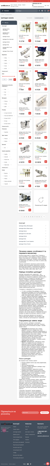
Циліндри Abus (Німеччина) (6, 33)
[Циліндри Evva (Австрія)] (45, 234)
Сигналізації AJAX (17, 450)
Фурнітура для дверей (18, 444)
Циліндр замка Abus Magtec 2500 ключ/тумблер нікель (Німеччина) (39, 60)
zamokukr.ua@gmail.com (43, 436)
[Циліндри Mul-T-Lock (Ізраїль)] (45, 241)
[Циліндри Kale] (45, 239)
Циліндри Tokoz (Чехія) (8, 51)
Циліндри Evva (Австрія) (8, 39)
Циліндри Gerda (6, 42)
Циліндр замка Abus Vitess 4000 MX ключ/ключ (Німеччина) (25, 133)
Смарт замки (16, 429)
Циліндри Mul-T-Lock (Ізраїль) (7, 48)
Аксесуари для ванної (18, 457)
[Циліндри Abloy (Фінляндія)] (45, 226)
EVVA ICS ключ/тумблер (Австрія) (24, 84)
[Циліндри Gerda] (45, 236)
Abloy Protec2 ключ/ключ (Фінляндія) (40, 108)
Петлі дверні (16, 439)
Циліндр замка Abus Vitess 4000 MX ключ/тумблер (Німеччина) (25, 157)
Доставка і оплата (14, 6)
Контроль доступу (17, 447)
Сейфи (14, 452)
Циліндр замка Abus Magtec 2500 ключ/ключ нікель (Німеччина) (40, 84)
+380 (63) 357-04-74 (37, 4)
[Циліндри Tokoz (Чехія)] (45, 244)
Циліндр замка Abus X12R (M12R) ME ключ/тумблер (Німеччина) (40, 181)
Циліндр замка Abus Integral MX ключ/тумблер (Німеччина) (25, 205)
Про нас (27, 426)
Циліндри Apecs (6, 36)
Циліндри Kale (6, 44)
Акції (12, 4)
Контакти (15, 4)
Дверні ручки (16, 434)
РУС (48, 5)
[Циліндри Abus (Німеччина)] (45, 228)
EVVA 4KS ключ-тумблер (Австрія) (40, 36)
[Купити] (29, 40)
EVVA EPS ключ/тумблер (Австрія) (24, 181)
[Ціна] (14, 79)
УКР (45, 5)
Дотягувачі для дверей (18, 442)
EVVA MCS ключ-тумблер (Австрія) (41, 157)
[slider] (2, 76)
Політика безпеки (4, 464)
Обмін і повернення (30, 434)
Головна (2, 14)
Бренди (19, 4)
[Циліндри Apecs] (45, 231)
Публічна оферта (12, 464)
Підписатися (44, 412)
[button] (41, 18)
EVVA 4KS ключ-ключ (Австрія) (24, 36)
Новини (23, 4)
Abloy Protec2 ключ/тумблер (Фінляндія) (23, 60)
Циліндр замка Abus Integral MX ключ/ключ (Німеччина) (24, 108)
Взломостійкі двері (17, 455)
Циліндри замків (17, 431)
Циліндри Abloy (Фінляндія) (6, 29)
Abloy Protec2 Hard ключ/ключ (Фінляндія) (40, 133)
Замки (14, 426)
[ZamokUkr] (6, 424)
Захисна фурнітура (17, 437)
